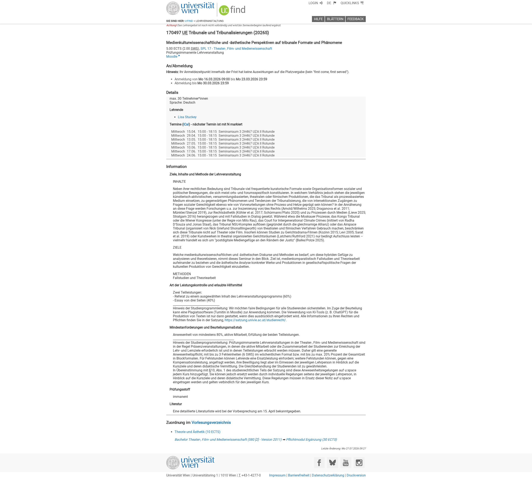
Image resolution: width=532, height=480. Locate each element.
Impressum (277, 475)
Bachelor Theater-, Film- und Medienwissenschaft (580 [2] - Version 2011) (228, 440)
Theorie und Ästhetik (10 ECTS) (197, 432)
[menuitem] (331, 3)
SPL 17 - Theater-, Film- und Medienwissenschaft (236, 49)
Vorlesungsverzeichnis (211, 422)
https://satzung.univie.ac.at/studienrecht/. (256, 320)
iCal (186, 124)
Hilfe (318, 19)
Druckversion (356, 475)
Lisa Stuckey (187, 117)
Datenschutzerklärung (328, 475)
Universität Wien (180, 4)
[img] (232, 12)
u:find (189, 20)
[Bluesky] (332, 462)
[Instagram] (359, 462)
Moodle (171, 56)
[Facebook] (319, 462)
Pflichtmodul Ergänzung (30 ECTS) (311, 440)
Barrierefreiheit (298, 475)
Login (313, 3)
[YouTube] (345, 462)
